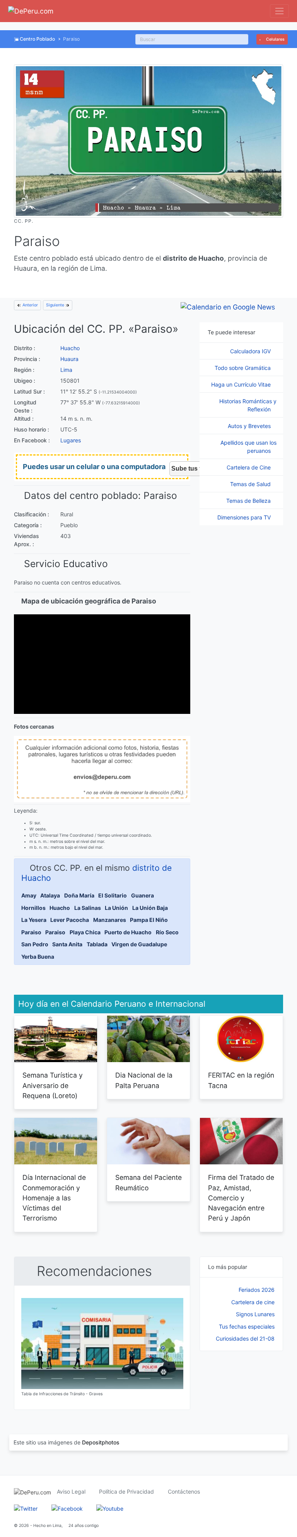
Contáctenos (184, 1491)
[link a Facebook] (67, 1507)
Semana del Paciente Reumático (148, 1182)
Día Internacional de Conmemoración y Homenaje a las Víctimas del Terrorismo (54, 1197)
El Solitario (112, 895)
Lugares (70, 440)
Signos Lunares (255, 1314)
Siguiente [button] (55, 305)
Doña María (79, 895)
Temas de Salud (251, 484)
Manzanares (109, 919)
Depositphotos (100, 1442)
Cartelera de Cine (249, 467)
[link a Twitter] (26, 1507)
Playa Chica (85, 932)
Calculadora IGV (251, 351)
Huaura (69, 359)
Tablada (97, 944)
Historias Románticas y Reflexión (248, 405)
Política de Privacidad (126, 1491)
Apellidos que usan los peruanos (248, 446)
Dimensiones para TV (244, 517)
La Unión (116, 907)
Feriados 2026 (257, 1289)
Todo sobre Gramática (243, 367)
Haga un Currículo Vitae (241, 384)
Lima (66, 369)
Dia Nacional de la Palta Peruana (143, 1080)
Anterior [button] (29, 305)
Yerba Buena (37, 956)
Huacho (70, 348)
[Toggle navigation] (279, 11)
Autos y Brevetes (250, 426)
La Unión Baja (150, 907)
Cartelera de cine (253, 1302)
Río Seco (167, 932)
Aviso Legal (71, 1491)
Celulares (275, 39)
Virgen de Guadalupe (139, 944)
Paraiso (31, 932)
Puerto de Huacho (128, 932)
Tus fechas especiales (247, 1326)
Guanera (142, 895)
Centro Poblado (37, 39)
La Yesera (33, 919)
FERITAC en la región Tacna (241, 1080)
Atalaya (50, 895)
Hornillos (33, 907)
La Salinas (87, 907)
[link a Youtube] (109, 1507)
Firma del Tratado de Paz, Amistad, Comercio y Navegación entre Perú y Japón (241, 1197)
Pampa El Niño (149, 919)
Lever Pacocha (69, 919)
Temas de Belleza (249, 500)
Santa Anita (67, 944)
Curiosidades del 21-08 (245, 1338)
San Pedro (34, 944)
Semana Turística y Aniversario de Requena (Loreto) (52, 1085)
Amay (28, 895)
